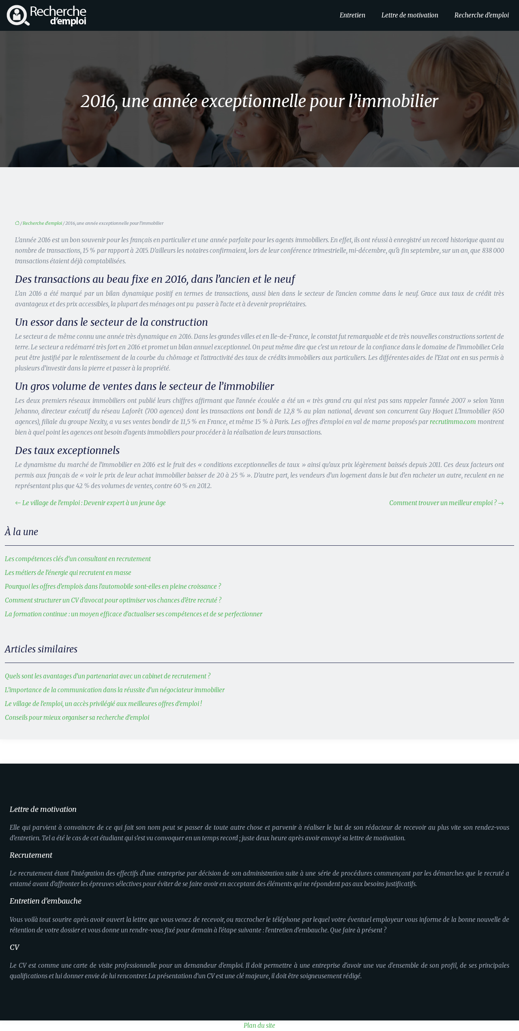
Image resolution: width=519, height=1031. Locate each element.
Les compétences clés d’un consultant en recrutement (78, 559)
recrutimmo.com (453, 422)
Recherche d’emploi (482, 15)
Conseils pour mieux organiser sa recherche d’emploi (77, 717)
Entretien (352, 15)
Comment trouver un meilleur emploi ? (443, 503)
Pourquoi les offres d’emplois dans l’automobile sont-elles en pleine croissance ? (113, 586)
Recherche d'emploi (42, 223)
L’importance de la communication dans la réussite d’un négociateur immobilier (115, 690)
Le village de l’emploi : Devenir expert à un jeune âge (94, 503)
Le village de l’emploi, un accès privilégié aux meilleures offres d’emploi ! (103, 704)
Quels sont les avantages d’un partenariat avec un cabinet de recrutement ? (107, 676)
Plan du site (259, 1025)
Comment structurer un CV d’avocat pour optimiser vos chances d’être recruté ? (113, 600)
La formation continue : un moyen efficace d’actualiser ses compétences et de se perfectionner (133, 614)
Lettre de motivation (410, 15)
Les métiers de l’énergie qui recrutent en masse (68, 573)
